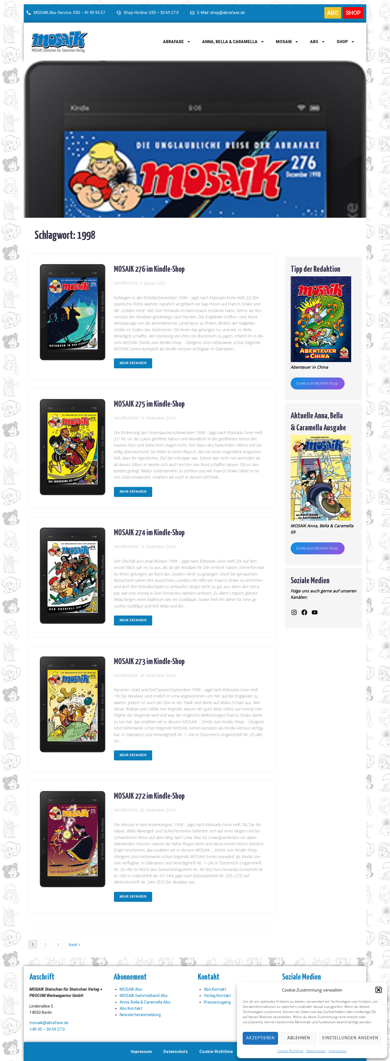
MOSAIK (284, 41)
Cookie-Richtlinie (290, 1050)
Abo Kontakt (131, 1008)
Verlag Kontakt (217, 995)
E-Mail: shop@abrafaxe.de (221, 12)
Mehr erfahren (133, 363)
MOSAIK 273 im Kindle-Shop (149, 661)
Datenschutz (316, 1050)
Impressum (338, 1050)
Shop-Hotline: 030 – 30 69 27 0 (151, 12)
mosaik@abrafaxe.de (49, 1022)
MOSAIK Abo (131, 989)
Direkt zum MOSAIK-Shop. (317, 383)
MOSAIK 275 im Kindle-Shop (149, 403)
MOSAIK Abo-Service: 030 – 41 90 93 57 (69, 12)
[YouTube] (314, 612)
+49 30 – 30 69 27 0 (47, 1029)
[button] (378, 990)
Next (74, 944)
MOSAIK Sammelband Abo (144, 995)
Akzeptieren (260, 1038)
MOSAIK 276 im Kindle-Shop (149, 268)
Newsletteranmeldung (140, 1014)
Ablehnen (298, 1038)
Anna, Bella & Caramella (230, 41)
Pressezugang (217, 1002)
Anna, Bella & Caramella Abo (145, 1002)
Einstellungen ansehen (350, 1038)
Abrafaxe (173, 41)
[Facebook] (304, 612)
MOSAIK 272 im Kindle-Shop (149, 795)
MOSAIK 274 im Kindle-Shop (149, 532)
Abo (314, 41)
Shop (342, 41)
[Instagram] (294, 612)
